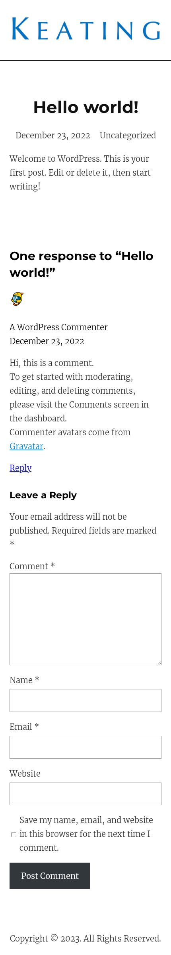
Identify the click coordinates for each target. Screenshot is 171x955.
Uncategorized (128, 135)
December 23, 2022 (53, 135)
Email (24, 727)
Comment (32, 566)
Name (25, 680)
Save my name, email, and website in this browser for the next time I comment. (86, 834)
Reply (20, 468)
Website (25, 774)
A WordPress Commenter (59, 327)
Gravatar (26, 446)
